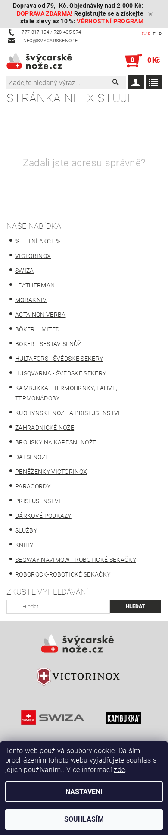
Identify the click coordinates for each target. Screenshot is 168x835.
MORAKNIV (31, 299)
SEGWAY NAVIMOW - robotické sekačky (75, 559)
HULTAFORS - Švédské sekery (59, 358)
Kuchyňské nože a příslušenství (67, 413)
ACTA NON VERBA (40, 314)
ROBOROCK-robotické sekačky (62, 574)
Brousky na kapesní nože (55, 442)
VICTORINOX (33, 255)
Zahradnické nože (44, 427)
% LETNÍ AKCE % (37, 241)
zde (119, 770)
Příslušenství (37, 501)
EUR (157, 34)
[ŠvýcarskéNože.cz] (45, 61)
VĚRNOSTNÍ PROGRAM (110, 21)
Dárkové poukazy (43, 515)
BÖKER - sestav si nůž (48, 343)
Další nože (32, 457)
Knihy (24, 545)
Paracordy (32, 486)
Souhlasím (84, 819)
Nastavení (84, 792)
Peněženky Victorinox (51, 471)
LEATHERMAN (35, 285)
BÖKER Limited (37, 329)
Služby (26, 530)
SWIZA (24, 270)
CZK (146, 34)
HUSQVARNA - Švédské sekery (60, 373)
